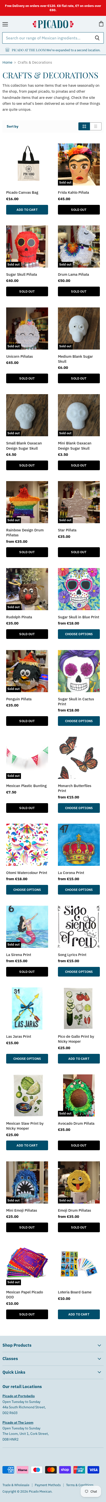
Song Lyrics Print (72, 954)
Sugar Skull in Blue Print (78, 616)
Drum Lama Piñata (73, 274)
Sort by (12, 126)
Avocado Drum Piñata (76, 1123)
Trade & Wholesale (15, 1485)
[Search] (97, 38)
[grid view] (84, 126)
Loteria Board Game (74, 1291)
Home (7, 62)
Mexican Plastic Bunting (26, 785)
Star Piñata (67, 529)
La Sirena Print (18, 954)
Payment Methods (48, 1485)
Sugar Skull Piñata (21, 274)
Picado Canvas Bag (22, 192)
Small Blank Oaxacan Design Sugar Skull (24, 445)
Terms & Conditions (79, 1485)
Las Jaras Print (18, 1036)
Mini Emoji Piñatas (21, 1210)
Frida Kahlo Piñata (73, 192)
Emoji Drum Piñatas (74, 1210)
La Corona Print (71, 872)
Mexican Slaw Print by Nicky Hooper (25, 1126)
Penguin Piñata (19, 698)
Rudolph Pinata (19, 616)
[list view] (96, 126)
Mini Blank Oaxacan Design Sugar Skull (74, 445)
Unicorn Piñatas (19, 356)
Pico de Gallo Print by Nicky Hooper (76, 1039)
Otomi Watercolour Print (26, 872)
